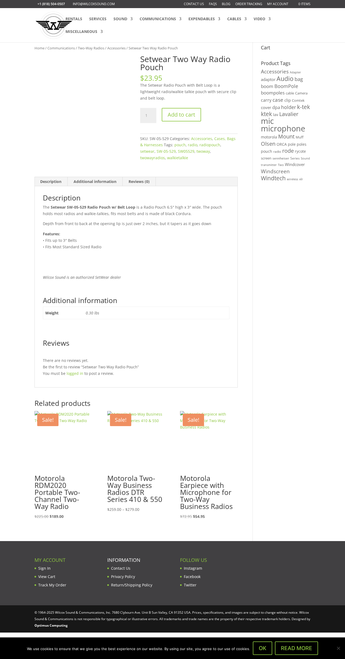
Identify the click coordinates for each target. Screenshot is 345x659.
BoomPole (286, 86)
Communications (158, 19)
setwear (147, 151)
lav (275, 114)
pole (292, 144)
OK (262, 648)
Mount (286, 136)
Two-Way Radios (91, 48)
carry (266, 100)
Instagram (193, 568)
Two (281, 165)
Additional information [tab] (95, 181)
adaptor (268, 79)
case (277, 99)
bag (299, 79)
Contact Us (194, 4)
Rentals (73, 19)
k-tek (303, 107)
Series (295, 158)
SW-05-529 (166, 151)
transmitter (269, 165)
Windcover (295, 164)
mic (267, 121)
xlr (301, 179)
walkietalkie (177, 157)
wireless (292, 179)
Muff (299, 137)
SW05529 (186, 151)
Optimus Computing (51, 625)
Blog (226, 4)
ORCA (282, 144)
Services (97, 19)
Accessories (116, 48)
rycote (300, 151)
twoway (203, 151)
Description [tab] (50, 181)
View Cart (46, 576)
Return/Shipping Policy (131, 584)
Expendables (201, 19)
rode (288, 150)
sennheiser (280, 158)
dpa (276, 107)
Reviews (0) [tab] (139, 181)
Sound (120, 19)
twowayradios (152, 157)
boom (267, 86)
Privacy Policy (123, 576)
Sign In (44, 568)
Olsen (268, 143)
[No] (338, 648)
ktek (266, 114)
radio (192, 144)
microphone (283, 128)
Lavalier (288, 114)
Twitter (190, 584)
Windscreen (275, 171)
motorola (269, 137)
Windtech (273, 178)
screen (266, 158)
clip (287, 100)
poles (301, 144)
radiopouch (209, 144)
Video (259, 19)
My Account (277, 4)
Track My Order (52, 584)
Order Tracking (248, 4)
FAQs (213, 4)
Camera (301, 93)
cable (290, 93)
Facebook (192, 576)
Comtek (298, 100)
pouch (180, 144)
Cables (234, 19)
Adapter (295, 72)
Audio (285, 78)
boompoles (273, 93)
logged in (75, 373)
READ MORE (296, 648)
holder (288, 107)
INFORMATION (123, 560)
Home (39, 48)
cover (266, 107)
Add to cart (181, 114)
